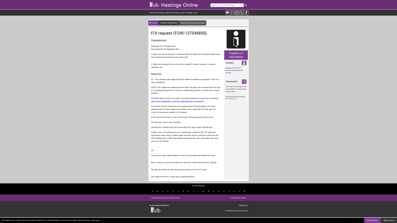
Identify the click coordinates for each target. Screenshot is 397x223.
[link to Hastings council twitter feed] (241, 14)
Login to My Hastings (173, 13)
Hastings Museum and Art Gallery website (165, 198)
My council (153, 23)
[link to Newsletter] (229, 14)
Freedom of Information (168, 23)
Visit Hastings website (238, 198)
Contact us (229, 68)
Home (151, 13)
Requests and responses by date (193, 23)
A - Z (235, 98)
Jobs (195, 13)
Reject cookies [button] (389, 220)
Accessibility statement (159, 205)
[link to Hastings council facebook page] (246, 14)
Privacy (161, 13)
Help (156, 13)
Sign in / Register (187, 13)
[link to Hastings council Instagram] (236, 14)
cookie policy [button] (95, 220)
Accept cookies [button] (372, 220)
